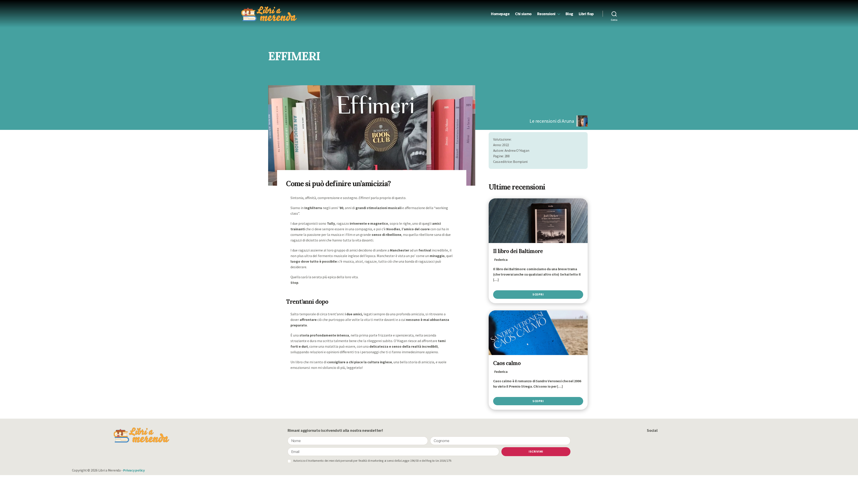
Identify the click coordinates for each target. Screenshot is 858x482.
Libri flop (586, 13)
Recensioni (546, 13)
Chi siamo (523, 13)
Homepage (500, 13)
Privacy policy (134, 470)
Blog (569, 13)
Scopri (538, 294)
